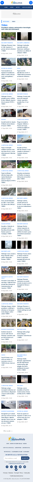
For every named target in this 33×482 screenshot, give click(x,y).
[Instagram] (11, 466)
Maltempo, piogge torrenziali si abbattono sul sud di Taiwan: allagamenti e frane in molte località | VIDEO (8, 391)
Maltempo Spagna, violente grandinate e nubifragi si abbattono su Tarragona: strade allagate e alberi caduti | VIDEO (8, 310)
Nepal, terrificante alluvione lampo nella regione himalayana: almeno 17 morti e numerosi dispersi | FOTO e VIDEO (8, 177)
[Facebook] (7, 466)
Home (6, 7)
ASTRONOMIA (18, 447)
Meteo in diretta (27, 7)
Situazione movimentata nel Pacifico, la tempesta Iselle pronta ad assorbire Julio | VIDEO (23, 176)
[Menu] (2, 2)
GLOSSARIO (26, 451)
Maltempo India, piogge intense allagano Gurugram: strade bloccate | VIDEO (24, 334)
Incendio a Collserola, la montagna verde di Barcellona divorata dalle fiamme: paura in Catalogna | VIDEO (7, 230)
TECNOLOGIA (7, 451)
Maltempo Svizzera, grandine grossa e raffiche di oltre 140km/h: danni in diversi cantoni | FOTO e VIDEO (8, 100)
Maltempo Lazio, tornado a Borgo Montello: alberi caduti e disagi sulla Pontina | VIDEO (8, 256)
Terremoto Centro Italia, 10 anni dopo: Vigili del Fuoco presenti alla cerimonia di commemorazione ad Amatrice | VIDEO (8, 284)
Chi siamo (5, 473)
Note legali (16, 473)
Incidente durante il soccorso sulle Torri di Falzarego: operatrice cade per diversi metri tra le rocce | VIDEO (8, 335)
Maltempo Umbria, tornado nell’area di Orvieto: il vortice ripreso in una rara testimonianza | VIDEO (24, 204)
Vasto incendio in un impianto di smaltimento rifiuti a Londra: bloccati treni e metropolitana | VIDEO (7, 74)
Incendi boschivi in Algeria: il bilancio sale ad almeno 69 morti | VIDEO (8, 124)
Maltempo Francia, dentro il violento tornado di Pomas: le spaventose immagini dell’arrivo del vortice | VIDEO (24, 257)
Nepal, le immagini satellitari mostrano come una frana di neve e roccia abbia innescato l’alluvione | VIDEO (8, 151)
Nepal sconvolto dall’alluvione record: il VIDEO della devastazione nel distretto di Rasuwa (24, 73)
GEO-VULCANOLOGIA (8, 447)
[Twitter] (16, 466)
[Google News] (24, 466)
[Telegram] (20, 466)
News (11, 7)
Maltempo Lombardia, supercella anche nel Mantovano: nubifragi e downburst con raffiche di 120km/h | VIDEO (24, 49)
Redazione (11, 473)
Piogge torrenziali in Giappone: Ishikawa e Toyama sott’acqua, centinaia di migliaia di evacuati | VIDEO (23, 125)
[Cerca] (31, 2)
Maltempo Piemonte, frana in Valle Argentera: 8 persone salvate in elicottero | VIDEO (8, 48)
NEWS (7, 443)
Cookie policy (27, 473)
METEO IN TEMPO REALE (16, 443)
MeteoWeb (6, 21)
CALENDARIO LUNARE (17, 451)
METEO (25, 443)
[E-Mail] (16, 469)
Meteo (18, 7)
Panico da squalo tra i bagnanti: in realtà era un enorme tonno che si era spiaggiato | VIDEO (24, 416)
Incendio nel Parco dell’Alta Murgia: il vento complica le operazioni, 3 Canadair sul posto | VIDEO (24, 151)
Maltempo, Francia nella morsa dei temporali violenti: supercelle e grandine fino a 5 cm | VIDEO (23, 100)
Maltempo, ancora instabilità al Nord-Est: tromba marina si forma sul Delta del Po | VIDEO (23, 391)
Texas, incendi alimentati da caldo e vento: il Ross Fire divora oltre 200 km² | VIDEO (8, 203)
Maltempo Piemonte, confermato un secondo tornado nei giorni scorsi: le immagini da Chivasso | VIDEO (24, 283)
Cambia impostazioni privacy (16, 476)
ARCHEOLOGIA (26, 447)
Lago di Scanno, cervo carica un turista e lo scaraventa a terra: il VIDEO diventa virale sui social (8, 361)
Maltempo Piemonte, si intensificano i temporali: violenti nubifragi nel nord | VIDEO (24, 309)
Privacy (21, 473)
